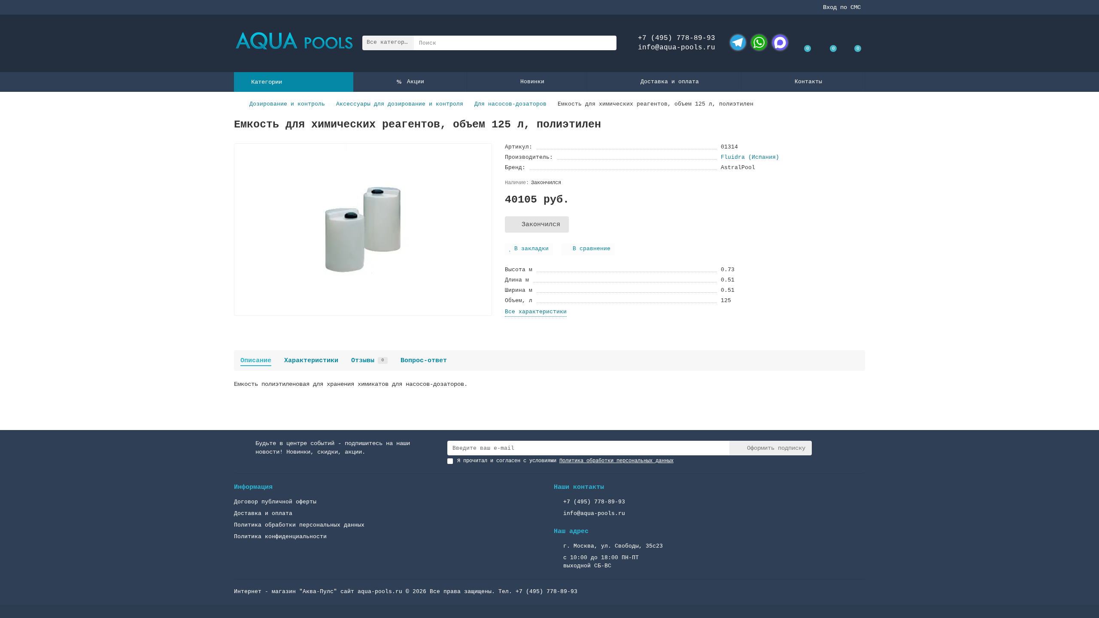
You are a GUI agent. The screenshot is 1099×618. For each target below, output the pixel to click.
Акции (415, 82)
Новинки (532, 82)
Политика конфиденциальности (280, 536)
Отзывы (367, 360)
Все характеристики (536, 312)
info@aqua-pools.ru (676, 48)
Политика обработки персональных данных (299, 525)
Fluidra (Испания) (750, 157)
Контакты (808, 82)
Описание (255, 360)
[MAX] (780, 42)
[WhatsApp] (759, 42)
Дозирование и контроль (287, 104)
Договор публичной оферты (275, 502)
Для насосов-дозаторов (510, 104)
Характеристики (311, 360)
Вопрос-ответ (424, 360)
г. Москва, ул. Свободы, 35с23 (613, 546)
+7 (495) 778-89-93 (676, 38)
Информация (253, 487)
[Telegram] (738, 42)
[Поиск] (607, 43)
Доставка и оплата (670, 82)
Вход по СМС (842, 7)
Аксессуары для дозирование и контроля (399, 104)
